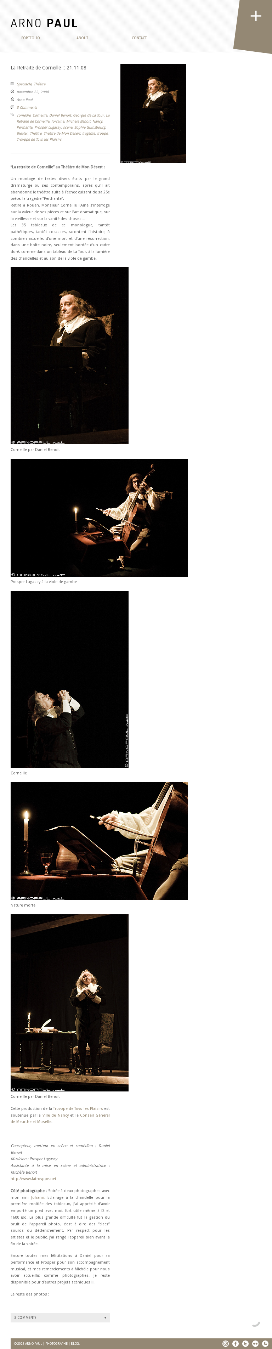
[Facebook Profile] (235, 1343)
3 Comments (27, 107)
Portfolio (30, 38)
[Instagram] (225, 1343)
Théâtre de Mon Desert (62, 133)
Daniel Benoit (60, 115)
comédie (23, 115)
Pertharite (24, 127)
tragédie (88, 133)
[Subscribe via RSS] (265, 1343)
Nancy (97, 121)
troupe (102, 133)
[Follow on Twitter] (245, 1343)
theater (22, 133)
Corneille (40, 115)
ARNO (45, 22)
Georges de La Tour (88, 115)
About (82, 38)
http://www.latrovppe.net (33, 1178)
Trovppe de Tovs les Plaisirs (39, 139)
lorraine (57, 121)
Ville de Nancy (55, 1115)
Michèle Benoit (78, 121)
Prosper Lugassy (47, 127)
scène (67, 127)
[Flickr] (255, 1343)
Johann (37, 1197)
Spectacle (24, 84)
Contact (139, 38)
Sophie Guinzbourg (89, 127)
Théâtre (39, 84)
